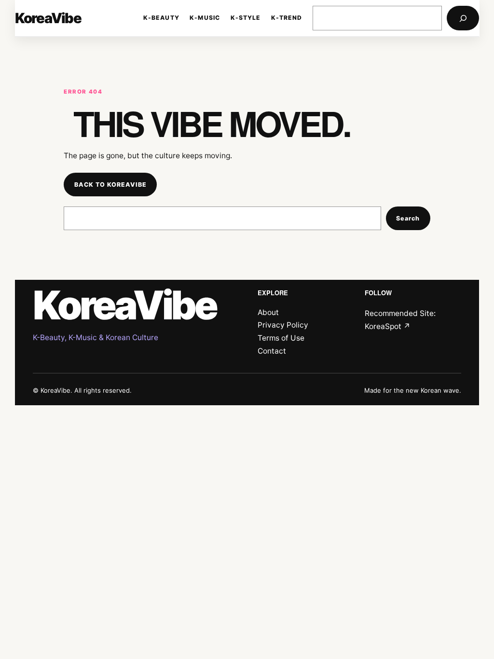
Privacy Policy (283, 325)
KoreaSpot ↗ (388, 326)
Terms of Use (281, 338)
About (268, 312)
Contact (272, 351)
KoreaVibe (48, 18)
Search (408, 218)
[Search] (463, 18)
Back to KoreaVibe (110, 184)
